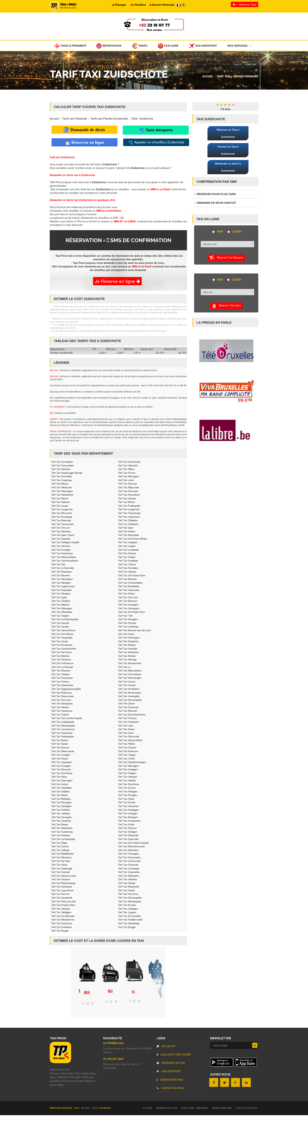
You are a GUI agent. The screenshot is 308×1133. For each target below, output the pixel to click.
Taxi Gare (170, 46)
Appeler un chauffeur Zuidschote (158, 141)
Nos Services (237, 46)
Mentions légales (61, 1108)
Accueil (207, 76)
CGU (77, 1108)
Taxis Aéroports (159, 129)
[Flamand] (183, 4)
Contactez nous (172, 1088)
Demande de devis (87, 129)
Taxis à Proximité (73, 46)
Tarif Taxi (223, 76)
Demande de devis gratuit (216, 203)
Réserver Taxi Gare (229, 305)
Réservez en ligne (87, 142)
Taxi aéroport (170, 1071)
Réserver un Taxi (173, 1063)
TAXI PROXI (104, 1108)
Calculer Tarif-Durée (175, 1054)
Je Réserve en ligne (115, 281)
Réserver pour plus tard (216, 194)
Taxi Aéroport (205, 46)
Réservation (111, 46)
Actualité (168, 1046)
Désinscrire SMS (171, 1079)
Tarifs (142, 46)
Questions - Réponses (194, 1108)
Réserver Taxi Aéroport (228, 257)
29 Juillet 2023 (113, 1058)
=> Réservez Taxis (245, 4)
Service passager (245, 76)
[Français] (179, 4)
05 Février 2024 (113, 1043)
